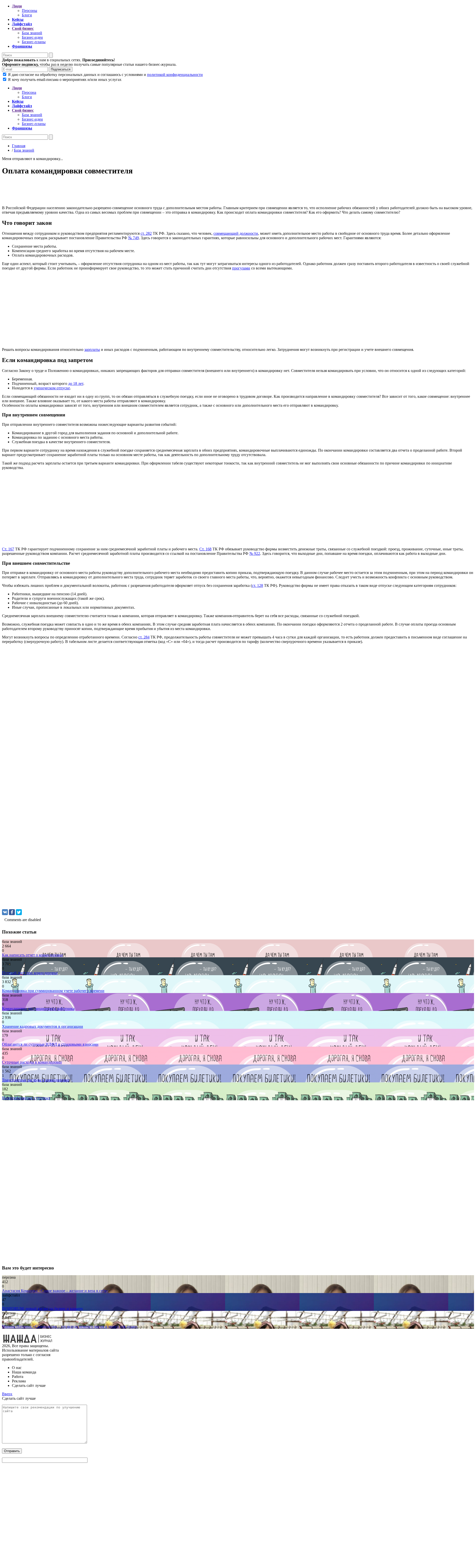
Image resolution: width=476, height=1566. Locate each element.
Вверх (7, 1394)
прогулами (241, 268)
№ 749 (133, 238)
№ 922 (254, 553)
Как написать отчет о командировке (32, 955)
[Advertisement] (150, 192)
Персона (29, 92)
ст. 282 (146, 233)
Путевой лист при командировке (30, 973)
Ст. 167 (8, 549)
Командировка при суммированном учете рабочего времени (53, 991)
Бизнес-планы (34, 42)
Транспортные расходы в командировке (35, 1080)
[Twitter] (19, 912)
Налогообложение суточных (26, 1098)
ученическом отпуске (52, 388)
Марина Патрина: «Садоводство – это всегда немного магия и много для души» (70, 1326)
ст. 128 (257, 585)
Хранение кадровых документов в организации (42, 1026)
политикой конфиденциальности (175, 74)
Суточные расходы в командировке (32, 1062)
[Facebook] (12, 912)
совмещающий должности (235, 233)
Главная (18, 146)
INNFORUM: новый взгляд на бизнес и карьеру (42, 1308)
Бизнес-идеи (32, 37)
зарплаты (92, 349)
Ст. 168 (205, 549)
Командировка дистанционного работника (38, 1008)
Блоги (27, 15)
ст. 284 (143, 637)
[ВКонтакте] (5, 912)
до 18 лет (75, 383)
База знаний (32, 33)
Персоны (29, 10)
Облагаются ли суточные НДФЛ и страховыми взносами (50, 1044)
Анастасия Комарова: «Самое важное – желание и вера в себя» (55, 1291)
